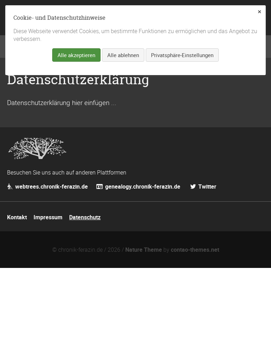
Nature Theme (143, 249)
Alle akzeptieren (76, 55)
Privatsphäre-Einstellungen (182, 55)
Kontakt (17, 217)
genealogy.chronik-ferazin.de (143, 186)
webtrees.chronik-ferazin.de (51, 186)
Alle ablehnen (123, 55)
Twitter (206, 186)
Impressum (48, 217)
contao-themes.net (195, 249)
